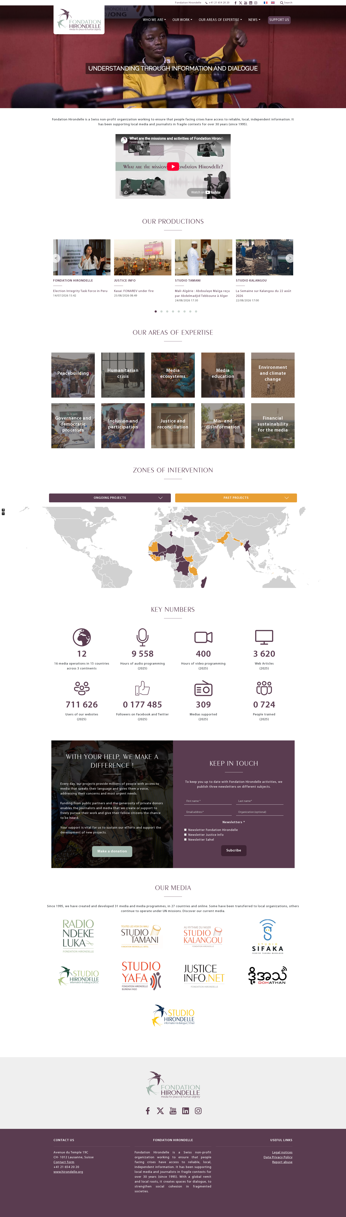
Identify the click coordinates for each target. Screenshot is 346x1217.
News (253, 20)
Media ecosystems (173, 373)
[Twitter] (240, 3)
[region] (173, 54)
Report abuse (282, 1162)
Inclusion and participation (123, 424)
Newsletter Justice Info (206, 835)
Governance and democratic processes (73, 424)
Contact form (64, 1162)
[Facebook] (235, 3)
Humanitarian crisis (123, 373)
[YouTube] (245, 3)
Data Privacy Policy (278, 1157)
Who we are (153, 20)
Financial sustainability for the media (273, 424)
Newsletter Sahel (201, 840)
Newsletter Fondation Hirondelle (213, 830)
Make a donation (112, 851)
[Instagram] (255, 3)
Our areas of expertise (219, 20)
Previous (56, 258)
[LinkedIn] (250, 3)
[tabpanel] (81, 269)
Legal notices (282, 1152)
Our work (181, 20)
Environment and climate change (273, 373)
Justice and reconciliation (172, 424)
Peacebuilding (73, 373)
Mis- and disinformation (223, 424)
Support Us (279, 20)
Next (290, 258)
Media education (223, 373)
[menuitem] (265, 3)
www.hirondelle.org (68, 1172)
